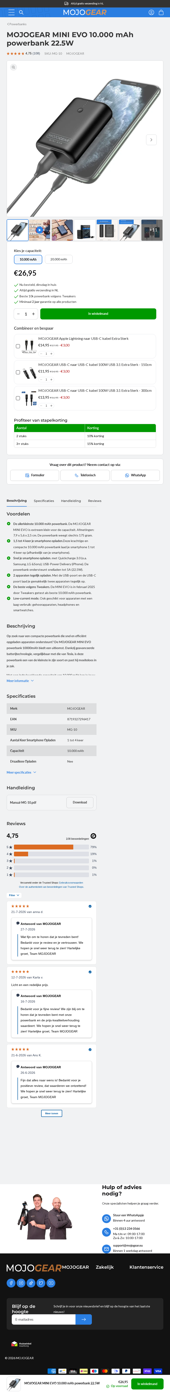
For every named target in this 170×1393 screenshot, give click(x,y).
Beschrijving (17, 501)
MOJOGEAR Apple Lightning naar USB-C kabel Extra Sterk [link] (83, 338)
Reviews (94, 501)
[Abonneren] (84, 1319)
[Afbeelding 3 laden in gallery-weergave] (84, 230)
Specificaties (44, 501)
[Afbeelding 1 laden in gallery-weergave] (17, 230)
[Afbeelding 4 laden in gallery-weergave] (107, 230)
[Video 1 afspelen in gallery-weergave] (39, 230)
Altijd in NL (87, 3)
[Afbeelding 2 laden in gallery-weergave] (62, 230)
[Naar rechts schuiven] (151, 139)
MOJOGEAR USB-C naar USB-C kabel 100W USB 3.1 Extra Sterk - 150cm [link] (95, 364)
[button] (11, 12)
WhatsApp (138, 475)
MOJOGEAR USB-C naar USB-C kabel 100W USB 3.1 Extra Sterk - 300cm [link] (95, 390)
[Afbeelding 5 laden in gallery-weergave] (129, 230)
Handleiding (71, 501)
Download (80, 802)
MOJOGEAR (25, 1358)
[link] (29, 346)
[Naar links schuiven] (18, 139)
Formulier (37, 475)
